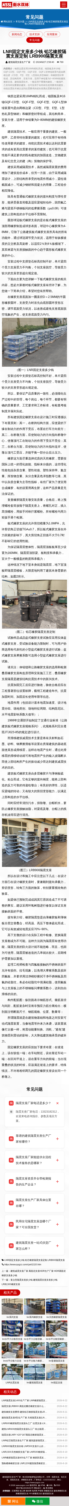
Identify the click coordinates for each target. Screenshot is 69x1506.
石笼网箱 (15, 1491)
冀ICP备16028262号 (24, 1488)
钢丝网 (28, 1491)
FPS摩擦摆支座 (35, 1494)
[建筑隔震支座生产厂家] (15, 4)
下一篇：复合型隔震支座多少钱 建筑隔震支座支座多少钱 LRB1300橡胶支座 (29, 1282)
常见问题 (20, 21)
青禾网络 (49, 1488)
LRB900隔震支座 (56, 1260)
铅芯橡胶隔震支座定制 (36, 1260)
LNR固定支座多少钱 (14, 1260)
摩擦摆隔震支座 (22, 1494)
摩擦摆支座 (48, 1491)
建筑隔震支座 (48, 1494)
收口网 (22, 1491)
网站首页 (7, 21)
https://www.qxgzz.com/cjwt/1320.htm (22, 1264)
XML (50, 1485)
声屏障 (40, 1491)
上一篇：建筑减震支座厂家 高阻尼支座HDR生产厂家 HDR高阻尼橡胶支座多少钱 (34, 1273)
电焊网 (34, 1491)
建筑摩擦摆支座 (60, 1491)
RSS (58, 1485)
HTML (42, 1485)
